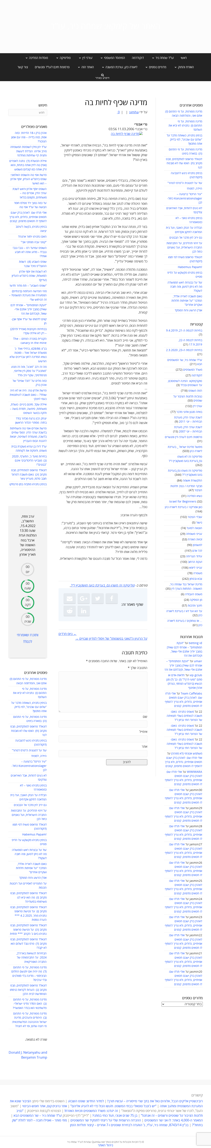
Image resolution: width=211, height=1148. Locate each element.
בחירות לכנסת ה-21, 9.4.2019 (184, 330)
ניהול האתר (105, 1145)
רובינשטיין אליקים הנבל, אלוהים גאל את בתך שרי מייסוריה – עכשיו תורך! (155, 1101)
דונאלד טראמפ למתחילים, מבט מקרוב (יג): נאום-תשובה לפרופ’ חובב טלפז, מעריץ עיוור (29, 474)
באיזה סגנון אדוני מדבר (189, 412)
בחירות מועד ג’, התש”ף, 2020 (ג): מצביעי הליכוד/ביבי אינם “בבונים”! (29, 461)
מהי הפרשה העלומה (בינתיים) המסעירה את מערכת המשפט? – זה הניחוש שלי (28, 295)
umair (198, 661)
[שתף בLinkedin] (84, 611)
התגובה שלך (137, 668)
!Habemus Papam (190, 267)
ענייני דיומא (195, 567)
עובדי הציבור (195, 517)
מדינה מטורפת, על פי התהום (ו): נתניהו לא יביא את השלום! (185, 126)
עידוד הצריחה (194, 556)
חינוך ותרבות (195, 605)
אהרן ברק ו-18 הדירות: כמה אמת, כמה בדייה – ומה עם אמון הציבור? (29, 137)
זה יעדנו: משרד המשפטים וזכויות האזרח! (91, 1111)
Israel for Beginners (182, 501)
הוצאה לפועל (194, 528)
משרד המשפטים (192, 369)
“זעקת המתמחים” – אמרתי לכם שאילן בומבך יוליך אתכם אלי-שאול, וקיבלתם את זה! (183, 665)
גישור (199, 522)
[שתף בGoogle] (84, 598)
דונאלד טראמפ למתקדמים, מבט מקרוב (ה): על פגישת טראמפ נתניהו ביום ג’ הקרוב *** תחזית (28, 930)
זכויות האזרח (195, 539)
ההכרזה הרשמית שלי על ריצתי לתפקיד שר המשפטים (105, 1120)
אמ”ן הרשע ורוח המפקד (188, 310)
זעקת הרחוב (195, 562)
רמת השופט (195, 390)
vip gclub (196, 675)
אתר (144, 747)
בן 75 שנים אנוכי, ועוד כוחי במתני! (115, 1116)
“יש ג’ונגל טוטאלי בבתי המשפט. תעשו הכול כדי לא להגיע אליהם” (113, 1106)
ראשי (184, 58)
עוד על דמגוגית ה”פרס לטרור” (185, 183)
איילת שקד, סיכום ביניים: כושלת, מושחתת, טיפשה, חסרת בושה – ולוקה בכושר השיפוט (28, 409)
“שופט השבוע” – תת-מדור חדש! (28, 285)
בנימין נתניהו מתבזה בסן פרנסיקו (28, 484)
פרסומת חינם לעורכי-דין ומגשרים (183, 437)
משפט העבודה (193, 594)
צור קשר (23, 67)
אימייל (143, 732)
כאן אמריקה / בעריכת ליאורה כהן (183, 507)
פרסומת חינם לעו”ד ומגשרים (52, 67)
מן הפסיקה (196, 600)
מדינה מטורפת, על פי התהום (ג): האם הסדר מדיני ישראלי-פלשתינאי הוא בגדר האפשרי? (30, 1004)
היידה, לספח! (194, 188)
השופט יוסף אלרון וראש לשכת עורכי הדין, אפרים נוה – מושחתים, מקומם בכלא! (30, 193)
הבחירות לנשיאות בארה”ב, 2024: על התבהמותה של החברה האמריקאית (31, 958)
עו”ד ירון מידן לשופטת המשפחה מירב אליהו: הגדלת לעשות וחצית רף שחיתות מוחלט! (28, 151)
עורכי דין (197, 406)
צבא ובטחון (196, 579)
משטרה (197, 573)
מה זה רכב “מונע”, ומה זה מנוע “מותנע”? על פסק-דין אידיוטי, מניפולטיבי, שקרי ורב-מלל (29, 371)
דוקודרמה (138, 58)
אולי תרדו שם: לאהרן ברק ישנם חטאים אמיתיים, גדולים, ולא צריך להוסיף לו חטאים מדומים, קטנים (183, 762)
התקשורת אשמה (192, 480)
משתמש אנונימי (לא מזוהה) (186, 753)
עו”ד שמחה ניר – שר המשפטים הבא (38, 1116)
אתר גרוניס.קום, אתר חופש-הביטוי (44, 1106)
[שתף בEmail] (70, 598)
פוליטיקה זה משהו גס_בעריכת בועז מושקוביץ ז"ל (103, 585)
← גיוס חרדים (68, 634)
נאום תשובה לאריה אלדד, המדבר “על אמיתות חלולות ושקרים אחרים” (186, 301)
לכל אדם (197, 551)
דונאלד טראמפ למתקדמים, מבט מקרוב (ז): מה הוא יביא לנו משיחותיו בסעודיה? (28, 897)
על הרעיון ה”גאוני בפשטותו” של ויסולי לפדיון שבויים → (111, 639)
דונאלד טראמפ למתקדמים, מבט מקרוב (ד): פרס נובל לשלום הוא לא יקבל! (28, 944)
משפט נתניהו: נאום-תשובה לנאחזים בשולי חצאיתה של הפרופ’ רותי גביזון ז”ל (184, 716)
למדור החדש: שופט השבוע (86, 1101)
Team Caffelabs (191, 693)
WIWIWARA (194, 772)
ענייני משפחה (194, 534)
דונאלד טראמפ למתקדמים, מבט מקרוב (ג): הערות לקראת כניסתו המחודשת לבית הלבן (28, 990)
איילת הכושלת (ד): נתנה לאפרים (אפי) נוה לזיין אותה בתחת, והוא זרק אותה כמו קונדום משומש (28, 165)
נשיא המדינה (194, 496)
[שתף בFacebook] (112, 598)
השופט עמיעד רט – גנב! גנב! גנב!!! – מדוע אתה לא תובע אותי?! (30, 252)
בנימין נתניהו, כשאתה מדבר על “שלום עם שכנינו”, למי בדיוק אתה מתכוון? (184, 140)
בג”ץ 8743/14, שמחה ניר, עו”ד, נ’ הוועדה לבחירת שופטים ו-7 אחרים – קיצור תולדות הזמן (129, 1125)
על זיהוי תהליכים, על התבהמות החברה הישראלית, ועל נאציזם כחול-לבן (184, 247)
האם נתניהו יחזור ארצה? (32, 236)
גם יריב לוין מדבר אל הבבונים (185, 237)
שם (145, 717)
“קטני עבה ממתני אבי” (34, 242)
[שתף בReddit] (70, 611)
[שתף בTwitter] (98, 598)
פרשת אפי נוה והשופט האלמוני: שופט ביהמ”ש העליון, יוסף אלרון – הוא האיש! (28, 179)
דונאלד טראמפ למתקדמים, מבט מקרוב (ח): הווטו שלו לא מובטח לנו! (184, 163)
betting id (195, 643)
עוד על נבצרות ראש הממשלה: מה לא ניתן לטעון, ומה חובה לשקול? (184, 287)
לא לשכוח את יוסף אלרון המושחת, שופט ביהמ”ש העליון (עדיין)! (29, 276)
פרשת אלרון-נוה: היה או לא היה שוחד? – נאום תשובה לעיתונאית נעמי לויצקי (28, 395)
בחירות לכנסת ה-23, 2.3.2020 (184, 350)
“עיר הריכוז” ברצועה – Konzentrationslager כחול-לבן (184, 198)
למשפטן (197, 545)
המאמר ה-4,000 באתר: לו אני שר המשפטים (173, 1120)
